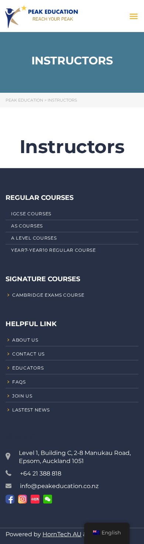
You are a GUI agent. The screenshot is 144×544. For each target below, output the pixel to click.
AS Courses (27, 226)
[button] (133, 16)
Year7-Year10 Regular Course (53, 250)
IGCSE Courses (31, 213)
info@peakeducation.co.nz (59, 486)
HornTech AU (62, 534)
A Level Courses (34, 238)
